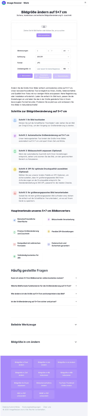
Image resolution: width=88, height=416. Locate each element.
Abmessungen (22, 50)
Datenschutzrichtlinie (12, 409)
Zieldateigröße (22, 69)
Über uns (49, 409)
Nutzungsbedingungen (33, 409)
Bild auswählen (44, 35)
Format (19, 63)
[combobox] (66, 51)
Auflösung (21, 56)
